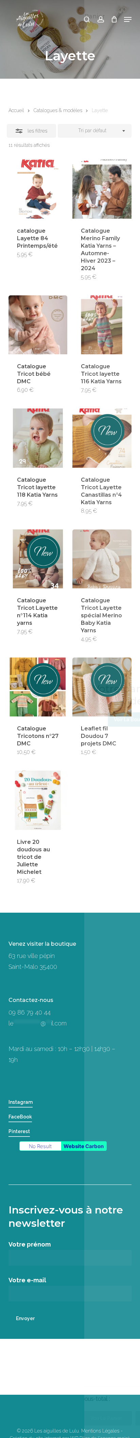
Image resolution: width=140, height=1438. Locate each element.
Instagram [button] (20, 1102)
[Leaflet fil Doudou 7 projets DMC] (101, 687)
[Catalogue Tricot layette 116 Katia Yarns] (101, 324)
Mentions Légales (100, 1431)
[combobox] (95, 131)
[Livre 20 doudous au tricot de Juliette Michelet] (37, 800)
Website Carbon (84, 1146)
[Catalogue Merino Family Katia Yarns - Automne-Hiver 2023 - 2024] (101, 188)
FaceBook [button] (20, 1116)
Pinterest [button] (19, 1131)
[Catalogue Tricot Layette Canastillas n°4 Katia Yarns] (101, 437)
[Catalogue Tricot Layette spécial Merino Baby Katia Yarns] (101, 558)
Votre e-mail (27, 1280)
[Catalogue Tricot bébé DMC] (37, 324)
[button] (128, 19)
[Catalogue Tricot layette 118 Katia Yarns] (37, 437)
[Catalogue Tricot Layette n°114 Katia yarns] (37, 558)
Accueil (16, 110)
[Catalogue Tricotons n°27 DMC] (37, 687)
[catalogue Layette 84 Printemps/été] (37, 188)
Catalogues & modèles (58, 110)
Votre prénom (29, 1244)
